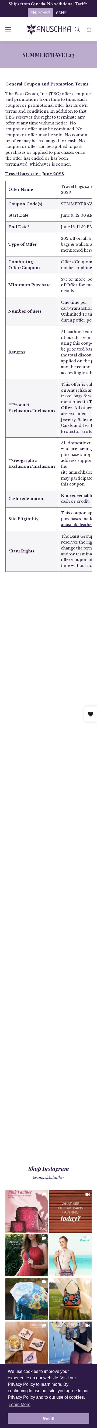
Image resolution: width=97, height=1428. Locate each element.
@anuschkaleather (48, 1177)
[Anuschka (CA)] (49, 29)
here (88, 250)
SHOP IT (27, 1212)
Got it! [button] (48, 1418)
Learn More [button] (19, 1404)
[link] (26, 1211)
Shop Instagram (48, 1168)
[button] (77, 29)
